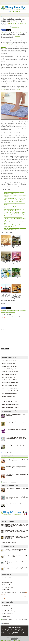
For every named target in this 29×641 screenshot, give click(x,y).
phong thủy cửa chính (10, 312)
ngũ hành (3, 89)
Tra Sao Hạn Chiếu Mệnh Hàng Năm (10, 390)
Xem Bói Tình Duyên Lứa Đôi (9, 360)
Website (2, 329)
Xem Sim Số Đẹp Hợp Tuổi (8, 363)
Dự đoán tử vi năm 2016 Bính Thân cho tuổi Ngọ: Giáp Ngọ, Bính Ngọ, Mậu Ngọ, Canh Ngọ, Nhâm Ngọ (16, 525)
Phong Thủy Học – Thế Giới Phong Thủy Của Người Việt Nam (16, 633)
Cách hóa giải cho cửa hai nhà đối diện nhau (14, 209)
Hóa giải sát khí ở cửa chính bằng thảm (13, 217)
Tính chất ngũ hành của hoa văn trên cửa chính (14, 198)
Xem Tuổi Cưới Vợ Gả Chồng (9, 396)
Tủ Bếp (8, 616)
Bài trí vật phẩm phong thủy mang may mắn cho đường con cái (16, 445)
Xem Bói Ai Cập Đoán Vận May (9, 374)
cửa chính (20, 33)
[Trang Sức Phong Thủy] (6, 452)
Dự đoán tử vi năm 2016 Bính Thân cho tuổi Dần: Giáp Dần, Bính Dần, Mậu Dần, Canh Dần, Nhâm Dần (16, 537)
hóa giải (4, 33)
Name (2, 319)
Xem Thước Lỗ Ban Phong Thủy (9, 401)
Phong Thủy (7, 605)
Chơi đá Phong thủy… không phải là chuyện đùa (15, 415)
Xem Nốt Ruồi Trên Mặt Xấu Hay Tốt (10, 388)
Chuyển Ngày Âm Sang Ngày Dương (10, 404)
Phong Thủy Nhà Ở (13, 23)
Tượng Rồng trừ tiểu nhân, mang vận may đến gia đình (16, 422)
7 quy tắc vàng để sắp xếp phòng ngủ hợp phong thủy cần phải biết (16, 467)
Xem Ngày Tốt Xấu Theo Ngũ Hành (10, 371)
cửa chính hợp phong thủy (12, 310)
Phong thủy (3, 47)
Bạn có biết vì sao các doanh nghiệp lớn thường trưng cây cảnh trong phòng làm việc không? (17, 497)
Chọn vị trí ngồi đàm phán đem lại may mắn (16, 504)
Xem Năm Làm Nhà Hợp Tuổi (9, 399)
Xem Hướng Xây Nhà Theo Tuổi (9, 385)
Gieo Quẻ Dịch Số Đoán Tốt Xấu (9, 379)
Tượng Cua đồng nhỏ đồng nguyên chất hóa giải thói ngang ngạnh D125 (15, 550)
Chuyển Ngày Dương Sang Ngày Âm (10, 407)
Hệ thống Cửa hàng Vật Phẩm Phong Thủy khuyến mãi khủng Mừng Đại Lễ (16, 438)
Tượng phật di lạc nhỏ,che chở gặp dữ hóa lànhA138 (15, 568)
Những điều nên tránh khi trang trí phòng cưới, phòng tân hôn (17, 459)
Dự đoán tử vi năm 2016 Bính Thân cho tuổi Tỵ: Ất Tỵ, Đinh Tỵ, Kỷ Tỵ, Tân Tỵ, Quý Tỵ (16, 531)
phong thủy (9, 43)
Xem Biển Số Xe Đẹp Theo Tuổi (9, 366)
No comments (23, 23)
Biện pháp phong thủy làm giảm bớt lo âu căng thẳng (17, 475)
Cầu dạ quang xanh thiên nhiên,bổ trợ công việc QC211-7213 (16, 562)
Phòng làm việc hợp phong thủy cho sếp (17, 488)
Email (2, 324)
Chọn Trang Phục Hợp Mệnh (8, 377)
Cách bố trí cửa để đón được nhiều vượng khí (14, 212)
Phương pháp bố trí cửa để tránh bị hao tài (13, 210)
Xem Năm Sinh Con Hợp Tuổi (9, 369)
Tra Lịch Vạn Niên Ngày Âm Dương (10, 382)
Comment (3, 334)
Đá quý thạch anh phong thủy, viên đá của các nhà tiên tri (16, 430)
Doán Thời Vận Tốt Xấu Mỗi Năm (9, 393)
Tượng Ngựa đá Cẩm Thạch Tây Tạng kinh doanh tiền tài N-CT (15, 556)
